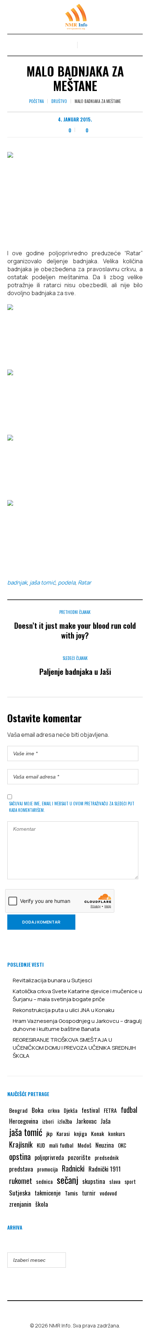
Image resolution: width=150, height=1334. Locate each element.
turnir (89, 1193)
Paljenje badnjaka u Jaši (75, 671)
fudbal (129, 1109)
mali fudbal (61, 1145)
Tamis (71, 1193)
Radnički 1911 (104, 1168)
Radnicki (73, 1168)
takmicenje (48, 1192)
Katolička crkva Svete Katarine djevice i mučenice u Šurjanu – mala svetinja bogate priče (77, 995)
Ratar (84, 582)
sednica (44, 1181)
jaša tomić (42, 582)
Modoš (84, 1145)
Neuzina (104, 1144)
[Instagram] (80, 1310)
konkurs (116, 1133)
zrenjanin (20, 1204)
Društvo (59, 101)
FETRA (110, 1110)
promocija (47, 1169)
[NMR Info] (75, 17)
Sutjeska (20, 1192)
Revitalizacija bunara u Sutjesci (52, 980)
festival (91, 1110)
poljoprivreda (49, 1157)
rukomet (20, 1180)
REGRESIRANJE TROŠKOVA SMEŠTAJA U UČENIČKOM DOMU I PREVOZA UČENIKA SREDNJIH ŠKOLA (74, 1048)
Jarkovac (86, 1121)
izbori (48, 1121)
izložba (65, 1121)
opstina (20, 1156)
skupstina (93, 1181)
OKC (122, 1145)
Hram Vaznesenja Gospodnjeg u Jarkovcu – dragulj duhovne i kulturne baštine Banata (77, 1025)
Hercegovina (23, 1121)
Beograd (18, 1110)
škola (41, 1204)
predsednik (107, 1157)
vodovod (108, 1193)
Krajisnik (21, 1144)
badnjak (17, 582)
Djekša (71, 1110)
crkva (54, 1110)
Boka (38, 1110)
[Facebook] (70, 1310)
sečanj (67, 1179)
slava (115, 1181)
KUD (41, 1145)
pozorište (79, 1157)
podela (66, 582)
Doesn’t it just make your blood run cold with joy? (75, 630)
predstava (21, 1168)
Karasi (63, 1133)
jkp (49, 1133)
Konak (97, 1133)
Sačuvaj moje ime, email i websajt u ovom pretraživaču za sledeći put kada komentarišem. (71, 807)
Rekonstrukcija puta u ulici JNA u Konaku (63, 1010)
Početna (36, 101)
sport (130, 1181)
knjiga (80, 1133)
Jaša (105, 1121)
